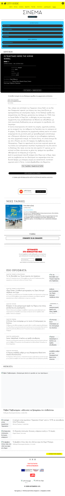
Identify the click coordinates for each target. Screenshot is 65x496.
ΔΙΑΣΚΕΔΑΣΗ (47, 7)
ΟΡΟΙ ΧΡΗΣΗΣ (23, 262)
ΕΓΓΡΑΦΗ (38, 259)
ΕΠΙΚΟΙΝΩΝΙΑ (32, 466)
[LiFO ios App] (39, 481)
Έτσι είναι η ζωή (29, 206)
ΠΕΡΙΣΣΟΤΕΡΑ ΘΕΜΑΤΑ (55, 454)
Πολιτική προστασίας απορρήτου (31, 490)
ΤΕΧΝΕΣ (33, 7)
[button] (2, 3)
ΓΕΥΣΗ (15, 7)
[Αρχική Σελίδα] (5, 3)
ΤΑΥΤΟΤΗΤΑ (32, 464)
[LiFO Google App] (26, 481)
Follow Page (40, 191)
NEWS (10, 7)
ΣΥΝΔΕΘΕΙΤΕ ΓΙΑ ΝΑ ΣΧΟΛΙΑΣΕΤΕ (32, 238)
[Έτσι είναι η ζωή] (14, 217)
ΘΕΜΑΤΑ (8, 366)
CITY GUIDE (13, 3)
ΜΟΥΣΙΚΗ (39, 7)
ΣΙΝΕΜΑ (21, 7)
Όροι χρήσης (17, 490)
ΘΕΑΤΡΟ (27, 7)
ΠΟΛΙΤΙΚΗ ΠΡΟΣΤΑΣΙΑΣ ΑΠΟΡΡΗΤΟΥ (36, 262)
